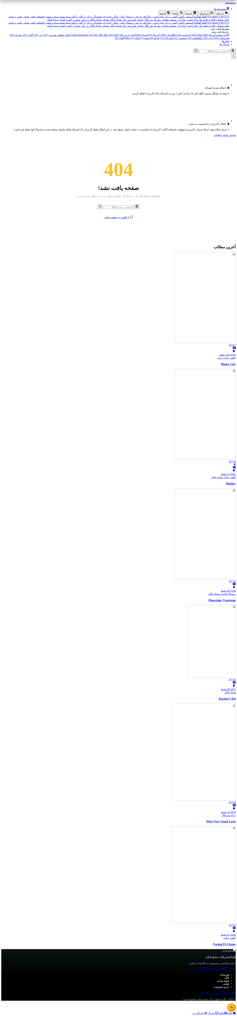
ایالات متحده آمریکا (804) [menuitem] (215, 35)
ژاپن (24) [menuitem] (38, 35)
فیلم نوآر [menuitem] (203, 19)
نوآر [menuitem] (123, 19)
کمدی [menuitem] (68, 19)
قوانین (226, 983)
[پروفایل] (232, 139)
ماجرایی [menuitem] (181, 19)
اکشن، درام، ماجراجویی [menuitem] (165, 16)
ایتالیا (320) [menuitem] (196, 35)
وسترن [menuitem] (76, 19)
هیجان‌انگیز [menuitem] (95, 19)
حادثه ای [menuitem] (107, 16)
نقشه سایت (223, 980)
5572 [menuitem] (226, 16)
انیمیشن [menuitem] (188, 16)
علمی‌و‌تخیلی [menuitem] (222, 19)
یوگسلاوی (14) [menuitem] (195, 38)
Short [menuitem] (212, 16)
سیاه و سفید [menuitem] (52, 16)
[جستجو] (196, 51)
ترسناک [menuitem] (129, 16)
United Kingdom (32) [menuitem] (81, 35)
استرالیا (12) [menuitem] (166, 38)
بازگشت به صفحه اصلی (117, 217)
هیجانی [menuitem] (105, 19)
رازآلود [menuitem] (74, 16)
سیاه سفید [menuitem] (64, 16)
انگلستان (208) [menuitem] (168, 35)
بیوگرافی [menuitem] (146, 16)
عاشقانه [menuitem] (40, 16)
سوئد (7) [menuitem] (145, 38)
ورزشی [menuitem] (84, 19)
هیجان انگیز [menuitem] (115, 19)
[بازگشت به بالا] (231, 1007)
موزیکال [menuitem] (148, 19)
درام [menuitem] (89, 16)
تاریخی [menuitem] (137, 16)
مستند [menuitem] (172, 19)
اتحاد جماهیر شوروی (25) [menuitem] (56, 35)
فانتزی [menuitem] (211, 19)
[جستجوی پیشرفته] (233, 50)
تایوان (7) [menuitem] (135, 38)
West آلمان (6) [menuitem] (122, 38)
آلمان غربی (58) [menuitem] (127, 35)
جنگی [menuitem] (115, 16)
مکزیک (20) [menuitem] (16, 35)
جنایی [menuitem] (121, 16)
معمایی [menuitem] (165, 19)
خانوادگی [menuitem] (97, 16)
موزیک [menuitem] (157, 19)
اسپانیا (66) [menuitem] (142, 35)
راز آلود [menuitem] (82, 16)
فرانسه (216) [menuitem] (183, 35)
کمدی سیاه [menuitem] (59, 19)
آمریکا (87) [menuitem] (154, 35)
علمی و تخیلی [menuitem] (15, 16)
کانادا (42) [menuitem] (113, 35)
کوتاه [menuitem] (50, 19)
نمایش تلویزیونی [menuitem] (134, 19)
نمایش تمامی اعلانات (224, 135)
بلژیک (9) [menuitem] (155, 38)
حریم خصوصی (221, 986)
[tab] (222, 12)
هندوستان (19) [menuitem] (221, 38)
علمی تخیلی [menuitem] (29, 16)
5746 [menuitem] (220, 16)
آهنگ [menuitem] (204, 16)
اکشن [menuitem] (181, 16)
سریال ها (224, 44)
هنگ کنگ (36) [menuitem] (100, 35)
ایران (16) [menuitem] (208, 38)
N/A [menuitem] (209, 16)
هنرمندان (224, 974)
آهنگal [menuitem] (197, 16)
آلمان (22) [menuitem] (27, 35)
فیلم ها (225, 41)
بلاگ (227, 977)
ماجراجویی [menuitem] (192, 19)
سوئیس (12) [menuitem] (180, 38)
